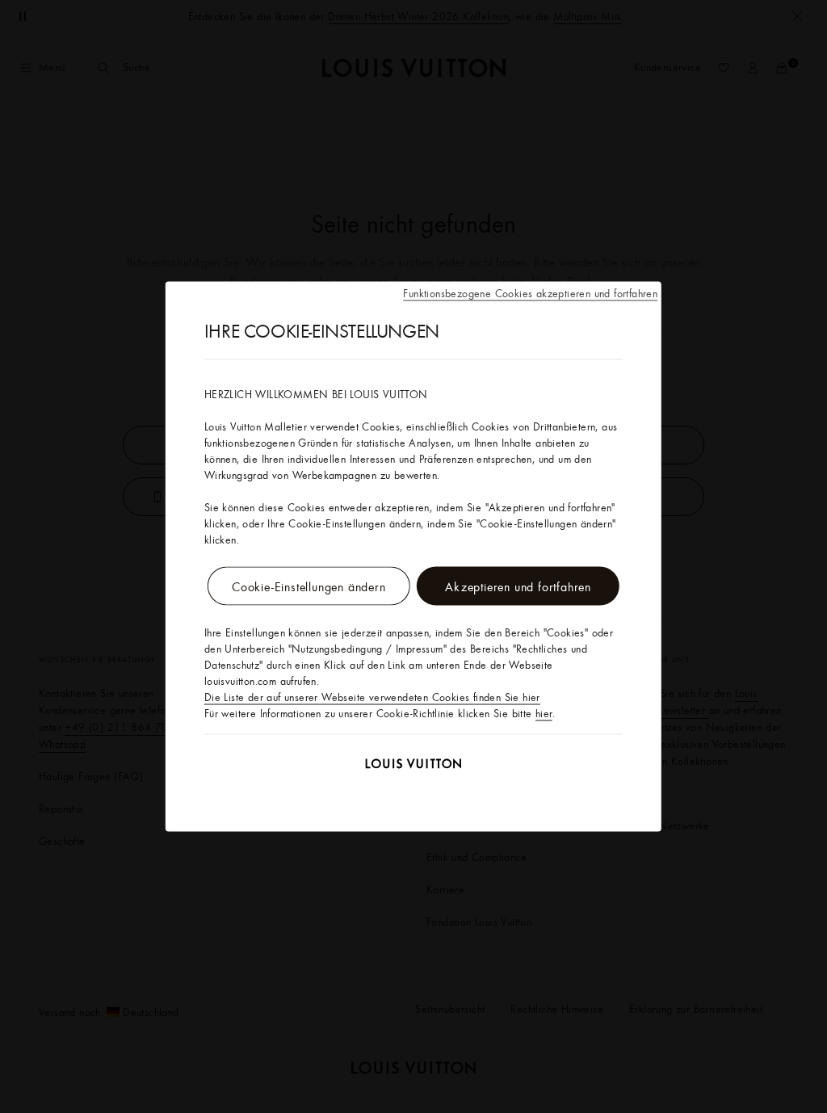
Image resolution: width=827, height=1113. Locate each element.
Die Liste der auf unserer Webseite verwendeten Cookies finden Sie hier (372, 697)
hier (543, 713)
